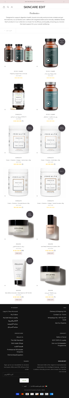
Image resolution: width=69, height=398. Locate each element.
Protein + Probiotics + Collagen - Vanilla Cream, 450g (18, 160)
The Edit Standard (17, 340)
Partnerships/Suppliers (15, 355)
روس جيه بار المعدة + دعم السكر (50, 116)
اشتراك (24, 380)
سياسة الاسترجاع (13, 327)
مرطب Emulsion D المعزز (18, 246)
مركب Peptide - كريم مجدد (50, 293)
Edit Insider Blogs (17, 343)
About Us (20, 337)
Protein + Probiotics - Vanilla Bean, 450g (50, 160)
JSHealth (18, 114)
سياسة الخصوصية (13, 324)
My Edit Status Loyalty (10, 318)
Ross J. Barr (50, 71)
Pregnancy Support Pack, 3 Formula (18, 73)
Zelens (50, 244)
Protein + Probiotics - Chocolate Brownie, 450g (18, 203)
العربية (25, 386)
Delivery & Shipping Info (58, 311)
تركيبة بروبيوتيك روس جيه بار (50, 73)
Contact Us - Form (59, 314)
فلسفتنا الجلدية (18, 346)
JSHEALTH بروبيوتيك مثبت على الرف (18, 116)
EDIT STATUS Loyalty (59, 340)
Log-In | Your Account (10, 311)
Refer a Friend (61, 337)
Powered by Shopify (36, 390)
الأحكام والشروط (13, 321)
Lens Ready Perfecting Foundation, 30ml (50, 246)
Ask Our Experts (60, 323)
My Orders (14, 314)
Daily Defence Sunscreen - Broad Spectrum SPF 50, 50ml (18, 293)
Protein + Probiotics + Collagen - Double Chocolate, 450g (50, 203)
